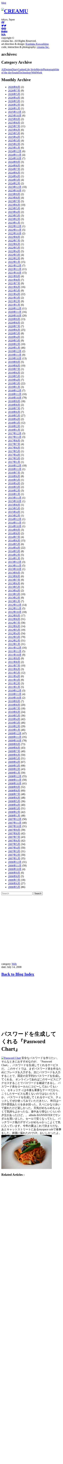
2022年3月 (14, 254)
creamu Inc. (43, 47)
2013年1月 (14, 601)
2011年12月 (15, 647)
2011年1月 (14, 687)
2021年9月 (14, 276)
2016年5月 (14, 479)
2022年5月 (14, 247)
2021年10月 (15, 272)
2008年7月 (14, 794)
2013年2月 (14, 597)
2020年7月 (14, 326)
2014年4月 (14, 547)
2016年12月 (15, 465)
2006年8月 (14, 876)
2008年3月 (14, 808)
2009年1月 (14, 772)
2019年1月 (14, 387)
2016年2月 (14, 490)
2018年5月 (14, 415)
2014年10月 (15, 526)
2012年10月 (15, 612)
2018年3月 (14, 422)
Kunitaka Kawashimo (37, 44)
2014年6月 (14, 540)
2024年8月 (14, 165)
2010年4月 (14, 719)
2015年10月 (15, 501)
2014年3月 (14, 551)
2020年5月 (14, 333)
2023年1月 (14, 222)
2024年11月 (15, 154)
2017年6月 (14, 447)
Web (33, 72)
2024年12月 (15, 151)
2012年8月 (14, 619)
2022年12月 (15, 226)
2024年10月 (15, 158)
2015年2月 (14, 515)
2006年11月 (15, 865)
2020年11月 (15, 312)
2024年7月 (14, 169)
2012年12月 (15, 604)
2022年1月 (14, 262)
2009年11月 (15, 737)
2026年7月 (14, 90)
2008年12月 (15, 776)
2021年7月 (14, 283)
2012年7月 (14, 622)
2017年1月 (14, 462)
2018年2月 (14, 426)
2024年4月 (14, 176)
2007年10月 (15, 826)
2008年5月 (14, 801)
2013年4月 (14, 590)
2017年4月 (14, 454)
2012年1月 (14, 644)
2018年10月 (15, 397)
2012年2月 (14, 640)
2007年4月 (14, 847)
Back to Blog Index (17, 974)
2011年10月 (15, 654)
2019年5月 (14, 376)
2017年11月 (15, 437)
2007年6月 (14, 840)
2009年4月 (14, 762)
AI (2, 69)
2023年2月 (14, 219)
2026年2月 (14, 104)
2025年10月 (15, 115)
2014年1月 (14, 558)
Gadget (22, 69)
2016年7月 (14, 472)
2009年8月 (14, 747)
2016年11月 (15, 469)
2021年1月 (14, 304)
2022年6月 (14, 244)
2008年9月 (14, 787)
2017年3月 (14, 458)
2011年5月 (14, 672)
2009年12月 (15, 733)
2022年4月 (14, 251)
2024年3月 (14, 179)
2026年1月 (14, 108)
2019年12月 (15, 351)
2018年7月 (14, 408)
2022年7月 (14, 240)
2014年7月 (14, 537)
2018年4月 (14, 419)
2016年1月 (14, 494)
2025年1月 (14, 147)
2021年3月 (14, 297)
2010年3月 (14, 722)
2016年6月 (14, 476)
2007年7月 (14, 837)
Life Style (31, 69)
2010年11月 (15, 694)
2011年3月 (14, 679)
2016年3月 (14, 487)
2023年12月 (15, 187)
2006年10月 (15, 869)
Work (39, 72)
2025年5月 (14, 133)
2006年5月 (14, 887)
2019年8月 (14, 365)
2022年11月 (15, 229)
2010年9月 (14, 701)
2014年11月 (15, 522)
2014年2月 (14, 554)
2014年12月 (15, 519)
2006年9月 (14, 872)
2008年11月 (15, 779)
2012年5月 (14, 629)
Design (8, 69)
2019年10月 (15, 358)
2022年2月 (14, 258)
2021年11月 (15, 269)
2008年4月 (14, 804)
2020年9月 (14, 319)
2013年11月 (15, 565)
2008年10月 (15, 783)
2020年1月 (14, 347)
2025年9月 (14, 119)
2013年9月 (14, 572)
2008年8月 (14, 790)
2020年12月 (15, 308)
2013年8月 (14, 576)
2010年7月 (14, 708)
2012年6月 (14, 626)
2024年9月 (14, 162)
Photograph (49, 69)
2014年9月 (14, 529)
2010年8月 (14, 704)
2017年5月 (14, 451)
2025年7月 (14, 126)
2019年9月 (14, 362)
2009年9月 (14, 744)
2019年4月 (14, 379)
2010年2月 (14, 726)
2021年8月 (14, 279)
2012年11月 (15, 608)
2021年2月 (14, 301)
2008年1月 (14, 815)
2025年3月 (14, 140)
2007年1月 (14, 858)
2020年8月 (14, 322)
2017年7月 (14, 444)
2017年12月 (15, 433)
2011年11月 (15, 651)
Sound (15, 72)
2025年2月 (14, 144)
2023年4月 (14, 212)
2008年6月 (14, 797)
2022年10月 (15, 233)
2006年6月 (14, 883)
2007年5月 (14, 844)
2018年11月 (15, 394)
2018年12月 (15, 390)
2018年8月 (14, 404)
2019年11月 (15, 354)
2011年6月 (14, 669)
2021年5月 (14, 290)
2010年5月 (14, 715)
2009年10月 (15, 740)
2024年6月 (14, 172)
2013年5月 (14, 587)
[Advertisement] (31, 929)
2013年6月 (14, 583)
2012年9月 (14, 615)
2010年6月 (14, 712)
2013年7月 (14, 579)
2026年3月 (14, 101)
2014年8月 (14, 533)
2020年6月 (14, 329)
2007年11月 (15, 822)
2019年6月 (14, 372)
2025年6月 (14, 129)
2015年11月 (15, 497)
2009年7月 (14, 751)
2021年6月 (14, 287)
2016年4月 (14, 483)
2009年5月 (14, 758)
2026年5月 (14, 94)
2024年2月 (14, 183)
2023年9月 (14, 194)
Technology (25, 72)
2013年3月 (14, 594)
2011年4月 (14, 676)
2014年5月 (14, 544)
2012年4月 (14, 633)
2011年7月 (14, 665)
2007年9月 (14, 829)
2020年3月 (14, 340)
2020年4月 (14, 337)
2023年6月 (14, 204)
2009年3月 (14, 765)
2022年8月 (14, 237)
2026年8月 (14, 87)
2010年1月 (14, 729)
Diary (15, 69)
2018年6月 (14, 412)
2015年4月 (14, 512)
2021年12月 (15, 265)
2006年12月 (15, 862)
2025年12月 (15, 112)
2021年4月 (14, 294)
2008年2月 (14, 812)
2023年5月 (14, 208)
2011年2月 (14, 683)
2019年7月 (14, 369)
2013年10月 (15, 569)
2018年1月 (14, 429)
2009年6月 (14, 754)
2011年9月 (14, 658)
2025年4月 (14, 137)
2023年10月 (15, 190)
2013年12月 (15, 562)
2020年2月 (14, 344)
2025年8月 (14, 122)
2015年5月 (14, 508)
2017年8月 (14, 440)
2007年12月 (15, 819)
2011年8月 (14, 662)
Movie (39, 69)
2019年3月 (14, 383)
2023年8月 (14, 197)
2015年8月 (14, 504)
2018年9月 (14, 401)
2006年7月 (14, 879)
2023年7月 (14, 201)
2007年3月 (14, 851)
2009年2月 (14, 769)
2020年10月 (15, 315)
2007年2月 (14, 854)
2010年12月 (15, 690)
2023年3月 (14, 215)
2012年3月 (14, 637)
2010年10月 (15, 697)
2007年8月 (14, 833)
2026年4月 (14, 97)
